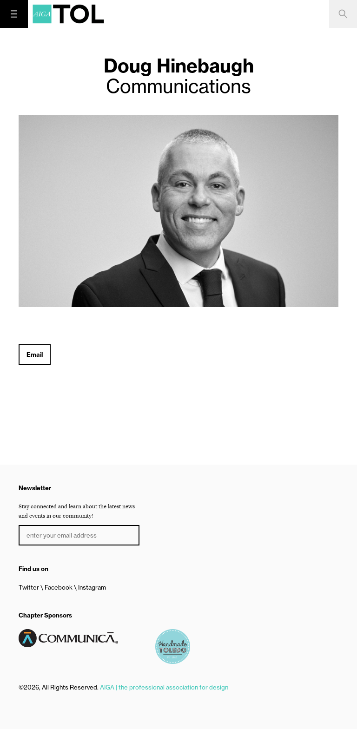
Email (34, 354)
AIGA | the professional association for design (164, 687)
